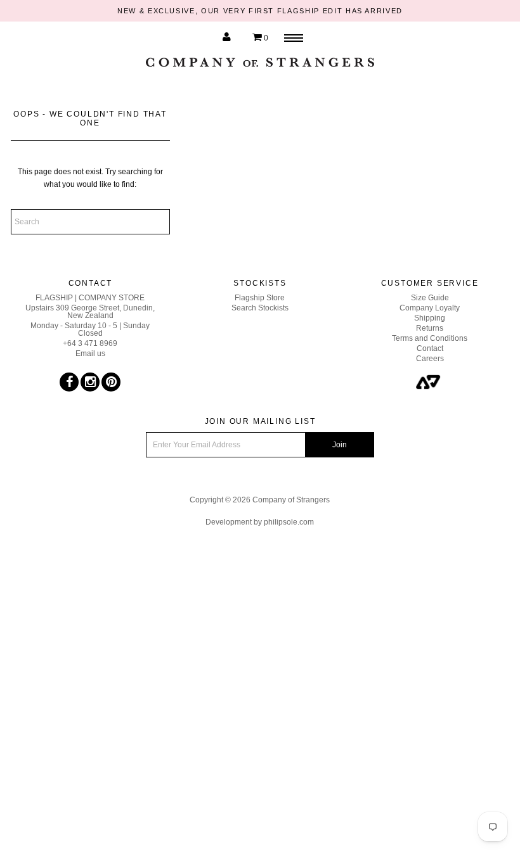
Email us (90, 353)
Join (339, 444)
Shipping (429, 318)
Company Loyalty (430, 307)
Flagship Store (260, 297)
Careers (430, 358)
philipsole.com (289, 522)
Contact (430, 348)
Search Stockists (260, 307)
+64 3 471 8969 (90, 343)
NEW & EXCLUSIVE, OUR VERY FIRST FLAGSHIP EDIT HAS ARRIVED (260, 11)
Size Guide (430, 297)
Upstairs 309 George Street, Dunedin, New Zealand (90, 311)
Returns (429, 328)
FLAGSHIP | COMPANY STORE (90, 297)
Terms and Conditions (429, 338)
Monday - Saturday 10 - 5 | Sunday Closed (90, 329)
